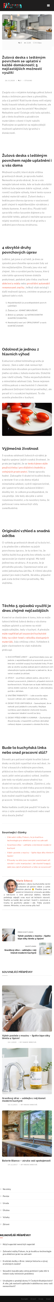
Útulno (28, 80)
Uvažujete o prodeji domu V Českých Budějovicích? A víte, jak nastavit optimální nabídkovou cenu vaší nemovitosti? (28, 1283)
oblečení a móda (11, 283)
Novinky (7, 1189)
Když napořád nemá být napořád (19, 1244)
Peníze (6, 1196)
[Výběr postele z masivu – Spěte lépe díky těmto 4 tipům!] (27, 1008)
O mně (33, 1299)
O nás (41, 1299)
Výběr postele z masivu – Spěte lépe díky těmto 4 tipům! (26, 1037)
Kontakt (24, 1299)
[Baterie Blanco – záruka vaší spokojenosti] (27, 1133)
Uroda (6, 1203)
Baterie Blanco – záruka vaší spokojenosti (26, 1160)
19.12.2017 (12, 1165)
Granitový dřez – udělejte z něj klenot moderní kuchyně (24, 1099)
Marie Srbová (24, 880)
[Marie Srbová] (11, 886)
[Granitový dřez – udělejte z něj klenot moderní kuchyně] (27, 1071)
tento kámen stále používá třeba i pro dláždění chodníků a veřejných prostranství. (25, 467)
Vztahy (6, 1217)
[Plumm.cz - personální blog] (12, 5)
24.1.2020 (12, 1042)
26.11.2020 (10, 80)
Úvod (48, 1299)
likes (38, 43)
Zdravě (6, 1224)
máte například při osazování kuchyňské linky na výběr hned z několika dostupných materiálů (25, 637)
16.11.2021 (12, 1105)
